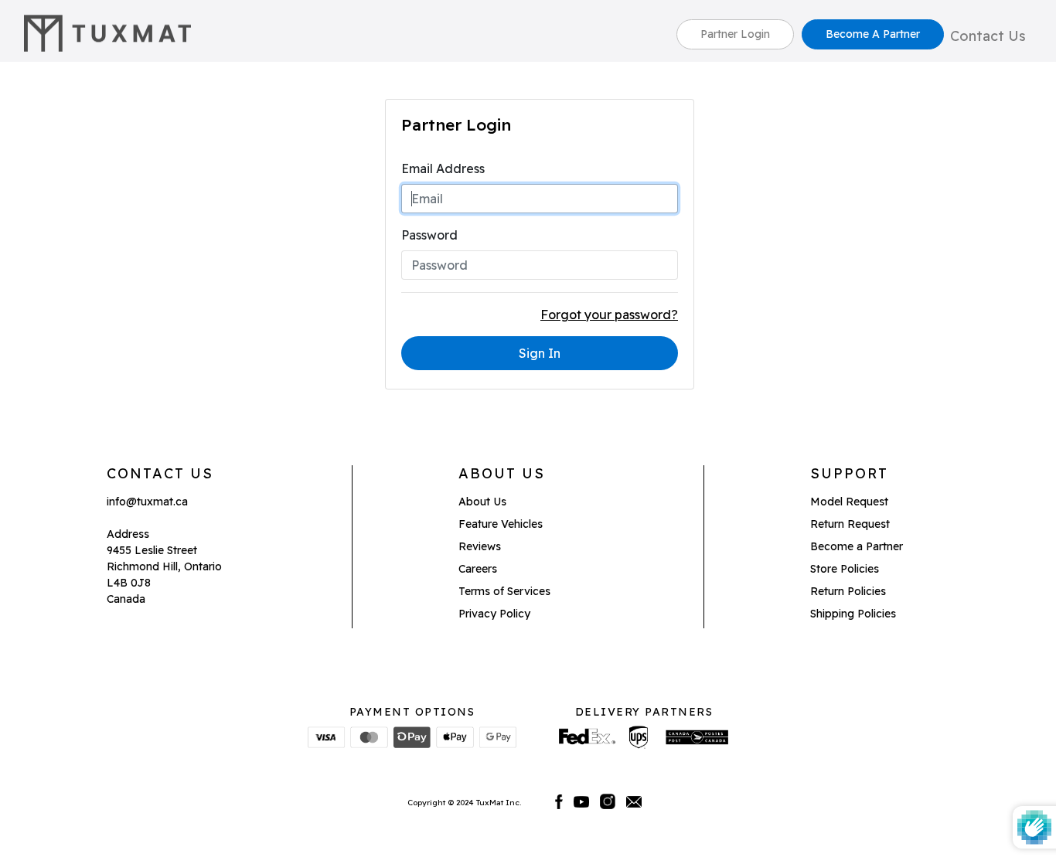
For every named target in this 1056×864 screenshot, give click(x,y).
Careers (477, 569)
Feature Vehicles (500, 524)
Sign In (539, 353)
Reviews (479, 546)
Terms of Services (504, 591)
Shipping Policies (853, 614)
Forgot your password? (609, 314)
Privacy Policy (494, 614)
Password (429, 235)
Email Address (443, 168)
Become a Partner (856, 546)
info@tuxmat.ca (147, 502)
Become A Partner (873, 34)
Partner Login (735, 34)
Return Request (850, 524)
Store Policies (844, 569)
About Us (482, 502)
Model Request (849, 502)
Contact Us (988, 36)
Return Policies (848, 591)
